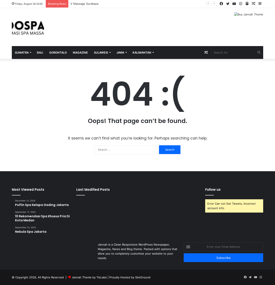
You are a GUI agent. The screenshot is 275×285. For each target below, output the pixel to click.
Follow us (213, 189)
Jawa (120, 52)
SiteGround (142, 277)
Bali (40, 52)
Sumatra (22, 52)
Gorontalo (58, 52)
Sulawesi (101, 52)
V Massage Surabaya (84, 3)
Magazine (80, 52)
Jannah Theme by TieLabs (89, 277)
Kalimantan (142, 52)
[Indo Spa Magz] (28, 27)
